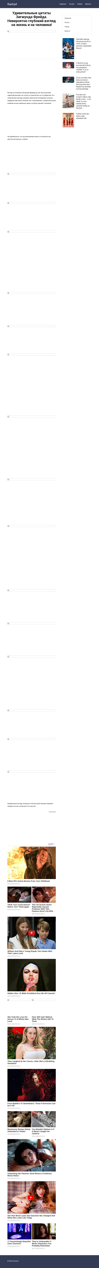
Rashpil (12, 4)
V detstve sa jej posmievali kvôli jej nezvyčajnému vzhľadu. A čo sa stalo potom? (83, 67)
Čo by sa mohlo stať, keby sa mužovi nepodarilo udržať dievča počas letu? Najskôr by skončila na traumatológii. (83, 83)
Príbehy (79, 4)
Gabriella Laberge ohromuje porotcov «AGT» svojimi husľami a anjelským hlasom (83, 43)
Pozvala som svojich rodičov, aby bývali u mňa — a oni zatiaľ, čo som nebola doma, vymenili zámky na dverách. (83, 101)
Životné (71, 4)
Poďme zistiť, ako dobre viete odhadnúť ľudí (82, 116)
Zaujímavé (62, 4)
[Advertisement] (31, 75)
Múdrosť (88, 4)
